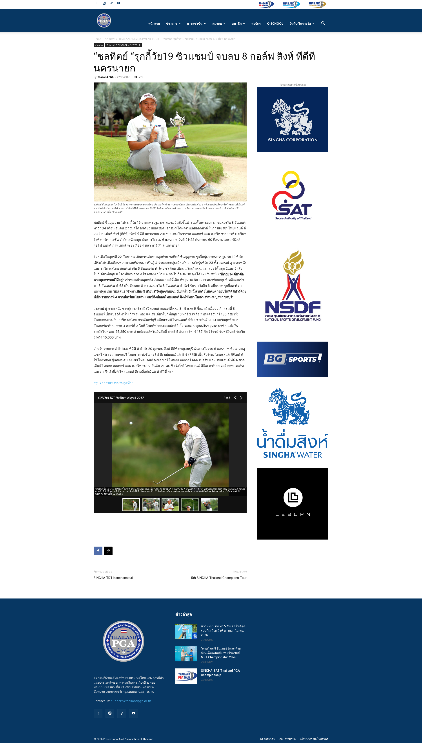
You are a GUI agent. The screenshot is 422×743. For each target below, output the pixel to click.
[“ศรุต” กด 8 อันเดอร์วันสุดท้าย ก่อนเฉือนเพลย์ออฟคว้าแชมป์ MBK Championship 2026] (186, 653)
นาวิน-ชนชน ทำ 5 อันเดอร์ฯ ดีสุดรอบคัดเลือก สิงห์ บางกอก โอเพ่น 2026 (223, 630)
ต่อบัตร (256, 23)
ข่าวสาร (171, 23)
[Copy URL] (108, 551)
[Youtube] (118, 3)
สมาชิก (237, 23)
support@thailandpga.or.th (131, 701)
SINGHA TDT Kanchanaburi (113, 578)
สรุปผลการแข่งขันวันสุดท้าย (113, 383)
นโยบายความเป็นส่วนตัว (314, 739)
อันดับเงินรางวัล (300, 23)
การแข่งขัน (194, 23)
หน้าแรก (154, 23)
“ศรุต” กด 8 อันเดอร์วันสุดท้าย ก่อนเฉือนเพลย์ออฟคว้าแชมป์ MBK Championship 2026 (221, 653)
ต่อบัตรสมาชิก (287, 739)
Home (97, 39)
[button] (323, 24)
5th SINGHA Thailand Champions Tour (219, 578)
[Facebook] (97, 3)
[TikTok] (111, 3)
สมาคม (217, 23)
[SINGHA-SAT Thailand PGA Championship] (186, 676)
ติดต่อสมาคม (267, 739)
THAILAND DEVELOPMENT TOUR (139, 39)
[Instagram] (104, 3)
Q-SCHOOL (275, 23)
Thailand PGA (106, 77)
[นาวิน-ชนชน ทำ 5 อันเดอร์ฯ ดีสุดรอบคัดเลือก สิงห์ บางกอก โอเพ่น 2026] (186, 631)
